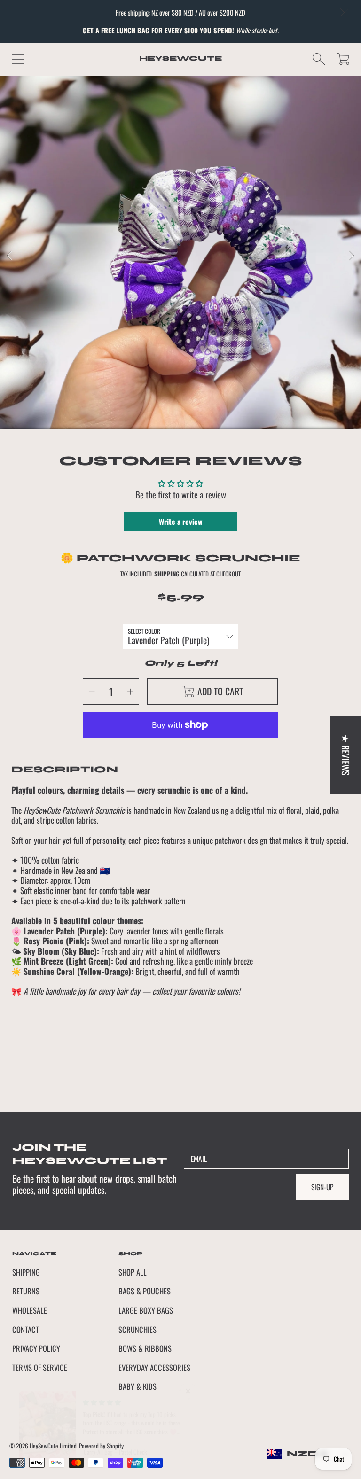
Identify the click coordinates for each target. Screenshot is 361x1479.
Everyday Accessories (154, 1367)
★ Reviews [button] (346, 754)
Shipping (167, 574)
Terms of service (39, 1367)
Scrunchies (137, 1329)
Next (351, 256)
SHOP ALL (132, 1272)
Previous (10, 256)
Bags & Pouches (144, 1291)
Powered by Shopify (101, 1445)
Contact (25, 1329)
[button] (18, 59)
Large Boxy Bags (145, 1310)
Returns (25, 1291)
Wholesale (29, 1310)
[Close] (344, 12)
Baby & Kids (137, 1386)
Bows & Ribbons (145, 1348)
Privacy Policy (36, 1348)
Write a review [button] (181, 521)
